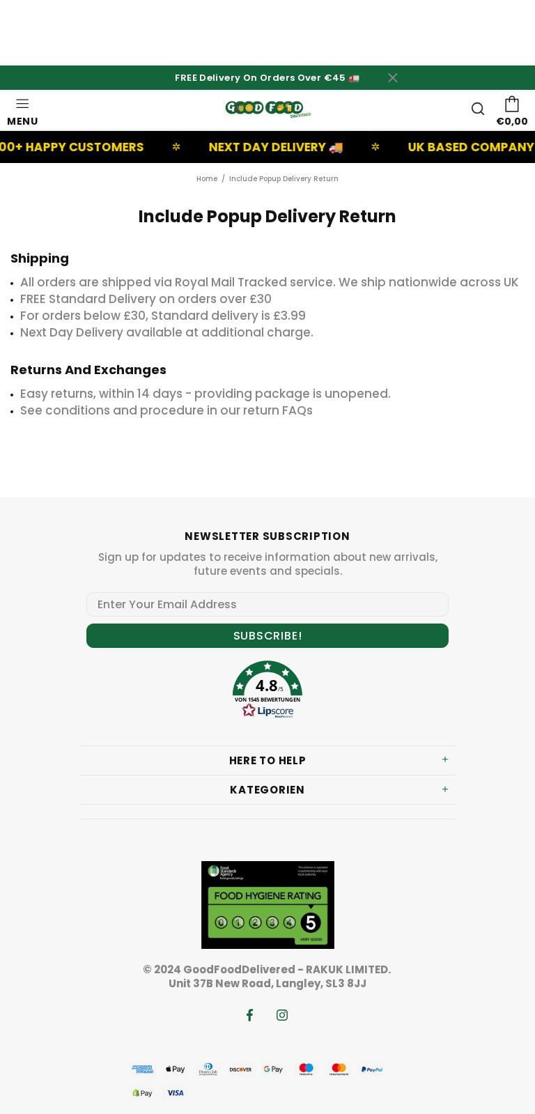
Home (206, 178)
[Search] (478, 109)
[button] (267, 691)
